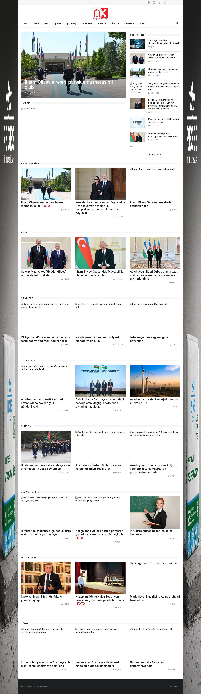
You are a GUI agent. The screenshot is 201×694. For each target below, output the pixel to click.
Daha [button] (142, 23)
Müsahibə (129, 23)
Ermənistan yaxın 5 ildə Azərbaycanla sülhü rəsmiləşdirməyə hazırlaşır (45, 664)
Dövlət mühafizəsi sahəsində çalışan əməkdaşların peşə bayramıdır (45, 466)
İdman (115, 23)
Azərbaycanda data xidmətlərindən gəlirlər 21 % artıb (164, 42)
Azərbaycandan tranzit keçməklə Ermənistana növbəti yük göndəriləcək (43, 403)
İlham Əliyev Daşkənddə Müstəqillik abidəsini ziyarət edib (163, 135)
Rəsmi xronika (40, 23)
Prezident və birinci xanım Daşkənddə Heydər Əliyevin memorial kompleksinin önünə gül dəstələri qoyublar (162, 104)
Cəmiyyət (88, 23)
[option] (73, 65)
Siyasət (57, 23)
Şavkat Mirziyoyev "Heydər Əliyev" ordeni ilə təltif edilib (161, 56)
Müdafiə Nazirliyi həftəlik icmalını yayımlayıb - (164, 120)
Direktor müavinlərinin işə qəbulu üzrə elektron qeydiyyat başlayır (46, 532)
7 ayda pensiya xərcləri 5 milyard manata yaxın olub (97, 339)
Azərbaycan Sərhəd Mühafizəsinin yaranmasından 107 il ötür (98, 466)
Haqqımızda (175, 686)
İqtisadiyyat (72, 23)
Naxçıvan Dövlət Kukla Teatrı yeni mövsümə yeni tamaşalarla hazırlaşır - (99, 600)
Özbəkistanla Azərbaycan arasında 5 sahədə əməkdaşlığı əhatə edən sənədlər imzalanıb (99, 403)
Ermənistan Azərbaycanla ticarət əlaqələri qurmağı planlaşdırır (97, 664)
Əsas (26, 23)
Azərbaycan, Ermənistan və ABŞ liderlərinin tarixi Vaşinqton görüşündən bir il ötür (151, 468)
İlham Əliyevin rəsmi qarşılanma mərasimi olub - (163, 71)
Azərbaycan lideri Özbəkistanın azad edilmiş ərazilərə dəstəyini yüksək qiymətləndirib (154, 275)
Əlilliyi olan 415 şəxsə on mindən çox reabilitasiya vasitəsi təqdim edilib (163, 86)
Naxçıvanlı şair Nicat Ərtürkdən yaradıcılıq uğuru (42, 598)
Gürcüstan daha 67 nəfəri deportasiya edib (147, 664)
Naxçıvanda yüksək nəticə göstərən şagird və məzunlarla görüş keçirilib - (99, 534)
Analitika (103, 23)
